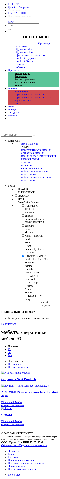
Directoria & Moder (11, 402)
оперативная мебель (12, 405)
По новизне (14, 364)
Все (10, 355)
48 (9, 352)
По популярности (18, 367)
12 (9, 349)
